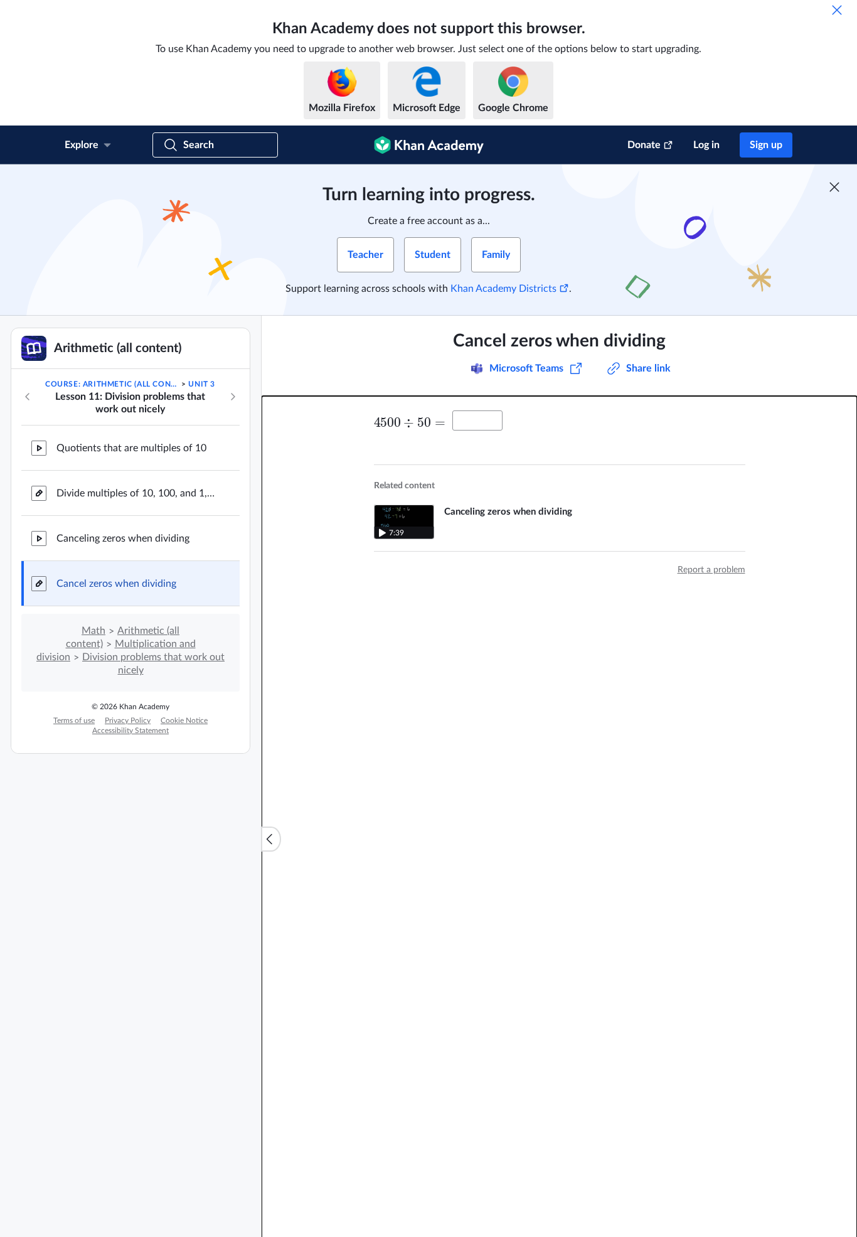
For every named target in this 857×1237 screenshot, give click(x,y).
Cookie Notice (184, 720)
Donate (644, 145)
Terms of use (74, 720)
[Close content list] (271, 839)
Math (93, 631)
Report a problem (711, 569)
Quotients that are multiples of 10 (131, 448)
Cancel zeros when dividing (116, 584)
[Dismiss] (837, 10)
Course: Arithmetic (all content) (112, 384)
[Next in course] (232, 396)
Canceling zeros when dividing (122, 538)
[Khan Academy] (429, 145)
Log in (706, 145)
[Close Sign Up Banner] (834, 187)
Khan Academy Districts (503, 289)
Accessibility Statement (130, 730)
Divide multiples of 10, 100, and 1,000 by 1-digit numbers (138, 493)
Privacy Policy (128, 720)
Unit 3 (201, 384)
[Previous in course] (27, 396)
